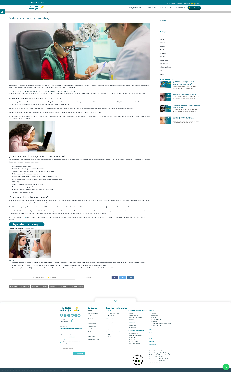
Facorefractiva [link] (133, 327)
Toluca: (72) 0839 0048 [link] (170, 3)
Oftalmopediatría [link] (38, 277)
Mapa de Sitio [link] (48, 370)
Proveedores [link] (152, 344)
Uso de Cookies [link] (31, 370)
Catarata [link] (110, 321)
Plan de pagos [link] (91, 336)
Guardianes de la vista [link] (93, 339)
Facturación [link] (152, 333)
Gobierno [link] (90, 318)
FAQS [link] (150, 330)
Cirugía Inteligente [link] (92, 342)
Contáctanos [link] (39, 370)
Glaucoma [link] (110, 325)
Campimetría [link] (154, 317)
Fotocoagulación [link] (133, 333)
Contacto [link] (151, 341)
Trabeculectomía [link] (133, 315)
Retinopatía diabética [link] (134, 343)
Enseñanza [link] (90, 316)
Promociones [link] (111, 315)
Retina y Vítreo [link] (111, 323)
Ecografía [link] (153, 313)
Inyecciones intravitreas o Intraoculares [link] (135, 336)
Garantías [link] (64, 370)
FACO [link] (109, 336)
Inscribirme (79, 353)
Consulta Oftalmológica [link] (113, 313)
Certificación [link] (56, 370)
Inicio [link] (30, 12)
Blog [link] (165, 8)
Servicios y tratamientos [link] (134, 8)
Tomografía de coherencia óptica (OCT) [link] (161, 323)
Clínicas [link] (160, 8)
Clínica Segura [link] (91, 329)
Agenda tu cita (195, 8)
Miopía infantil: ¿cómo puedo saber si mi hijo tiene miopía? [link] (83, 112)
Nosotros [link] (90, 310)
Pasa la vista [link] (91, 334)
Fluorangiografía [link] (155, 315)
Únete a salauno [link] (92, 326)
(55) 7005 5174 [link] (187, 3)
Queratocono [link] (111, 329)
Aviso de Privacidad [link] (6, 370)
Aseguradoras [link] (153, 335)
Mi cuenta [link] (197, 3)
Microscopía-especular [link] (156, 319)
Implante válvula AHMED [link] (135, 317)
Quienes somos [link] (151, 8)
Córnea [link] (109, 327)
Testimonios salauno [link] (93, 313)
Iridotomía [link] (131, 319)
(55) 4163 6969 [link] (179, 3)
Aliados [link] (89, 321)
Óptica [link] (171, 8)
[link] (2, 11)
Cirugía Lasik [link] (132, 325)
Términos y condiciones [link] (18, 370)
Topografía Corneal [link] (156, 325)
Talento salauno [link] (180, 8)
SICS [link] (109, 335)
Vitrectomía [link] (132, 339)
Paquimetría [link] (154, 321)
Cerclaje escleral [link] (133, 341)
